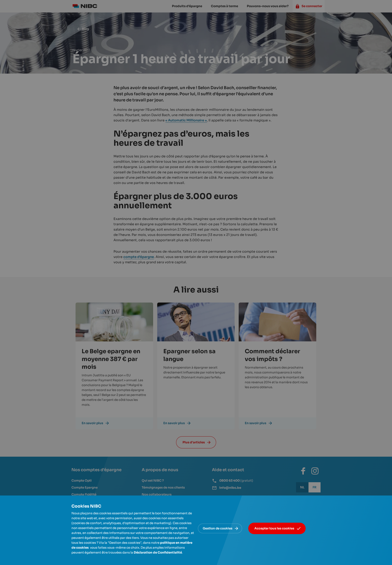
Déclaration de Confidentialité (158, 552)
